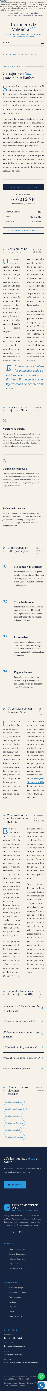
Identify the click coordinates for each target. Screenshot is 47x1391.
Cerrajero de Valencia (23, 26)
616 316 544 (23, 199)
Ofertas (12, 1311)
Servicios (7, 1383)
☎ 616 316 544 (15, 1185)
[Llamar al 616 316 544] (41, 1385)
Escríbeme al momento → (14, 1346)
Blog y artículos (15, 1316)
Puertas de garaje (16, 1287)
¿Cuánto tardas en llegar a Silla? (19, 1021)
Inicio (5, 54)
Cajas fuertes (14, 1263)
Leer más (21, 10)
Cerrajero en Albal (12, 1130)
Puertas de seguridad (17, 1292)
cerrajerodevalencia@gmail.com (17, 1354)
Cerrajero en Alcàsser (13, 1102)
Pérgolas (12, 1306)
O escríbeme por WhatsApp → (23, 230)
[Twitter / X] (13, 1232)
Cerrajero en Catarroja (14, 1123)
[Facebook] (6, 1232)
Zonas (13, 54)
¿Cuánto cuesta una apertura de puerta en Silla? (23, 1034)
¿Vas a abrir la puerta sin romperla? (21, 1057)
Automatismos (15, 1297)
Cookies (22, 1386)
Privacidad (13, 1386)
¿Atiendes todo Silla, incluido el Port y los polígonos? (23, 1009)
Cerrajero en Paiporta (13, 1116)
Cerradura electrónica (17, 1268)
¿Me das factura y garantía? (17, 1068)
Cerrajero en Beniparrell (14, 1108)
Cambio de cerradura (15, 468)
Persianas (12, 1301)
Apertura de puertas (14, 429)
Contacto (22, 1383)
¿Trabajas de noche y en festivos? (20, 1047)
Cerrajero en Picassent (14, 1137)
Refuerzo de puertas (14, 508)
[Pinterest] (19, 1232)
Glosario (30, 1383)
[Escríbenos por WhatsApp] (41, 1376)
